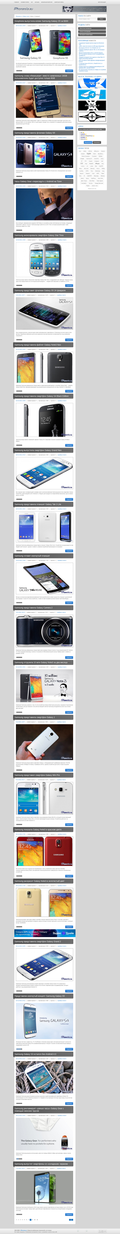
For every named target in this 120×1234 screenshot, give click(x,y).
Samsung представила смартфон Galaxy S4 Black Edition (42, 396)
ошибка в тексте (62, 25)
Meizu (80, 168)
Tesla (93, 173)
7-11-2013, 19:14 (20, 1168)
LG (87, 166)
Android (82, 153)
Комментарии (25, 2)
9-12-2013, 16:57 (20, 722)
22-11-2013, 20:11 (20, 1000)
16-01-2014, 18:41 (20, 509)
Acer (80, 151)
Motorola (92, 168)
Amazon (103, 151)
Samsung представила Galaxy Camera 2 (33, 608)
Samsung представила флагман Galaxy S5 (35, 133)
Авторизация (102, 2)
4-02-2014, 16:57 (20, 295)
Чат (32, 2)
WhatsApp (96, 175)
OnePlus (81, 171)
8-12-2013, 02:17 (20, 779)
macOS (101, 166)
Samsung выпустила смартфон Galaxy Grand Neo (38, 450)
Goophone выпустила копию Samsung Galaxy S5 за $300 (41, 21)
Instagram (96, 161)
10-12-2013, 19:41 (20, 667)
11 (37, 1219)
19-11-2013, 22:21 (20, 1058)
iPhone (97, 163)
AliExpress (96, 151)
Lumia (91, 166)
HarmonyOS (89, 158)
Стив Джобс (84, 183)
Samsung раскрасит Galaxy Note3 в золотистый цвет (39, 881)
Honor (102, 158)
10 (34, 1219)
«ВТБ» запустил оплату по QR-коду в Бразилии (91, 46)
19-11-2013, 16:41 (20, 1115)
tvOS (98, 173)
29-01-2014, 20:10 (20, 454)
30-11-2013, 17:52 (20, 834)
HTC (86, 161)
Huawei (90, 161)
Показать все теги (92, 188)
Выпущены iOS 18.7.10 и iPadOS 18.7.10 (89, 47)
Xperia (87, 178)
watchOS (89, 176)
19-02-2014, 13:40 (20, 186)
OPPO (87, 171)
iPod (103, 163)
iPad (86, 163)
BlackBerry (100, 153)
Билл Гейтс (100, 178)
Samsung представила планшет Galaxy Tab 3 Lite (38, 504)
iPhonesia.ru (23, 9)
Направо (72, 1220)
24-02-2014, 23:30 (20, 137)
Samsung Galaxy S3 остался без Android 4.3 (35, 1054)
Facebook (94, 156)
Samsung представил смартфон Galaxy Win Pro (37, 775)
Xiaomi (82, 178)
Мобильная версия (46, 2)
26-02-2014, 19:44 (20, 25)
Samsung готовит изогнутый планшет (32, 556)
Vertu (80, 175)
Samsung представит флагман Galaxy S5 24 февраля (40, 290)
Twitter (102, 173)
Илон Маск (91, 180)
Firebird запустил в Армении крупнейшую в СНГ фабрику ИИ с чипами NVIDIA (91, 67)
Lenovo (82, 166)
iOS (81, 163)
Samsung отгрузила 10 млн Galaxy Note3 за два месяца (41, 662)
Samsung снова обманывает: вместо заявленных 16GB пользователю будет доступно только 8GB (41, 77)
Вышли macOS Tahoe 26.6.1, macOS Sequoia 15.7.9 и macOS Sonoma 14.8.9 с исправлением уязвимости (91, 54)
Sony (103, 171)
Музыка (37, 2)
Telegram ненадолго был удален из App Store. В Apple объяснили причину (91, 58)
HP (81, 161)
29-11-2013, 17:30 (20, 885)
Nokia (103, 168)
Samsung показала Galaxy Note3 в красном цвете (38, 829)
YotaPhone (93, 178)
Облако (81, 148)
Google (82, 158)
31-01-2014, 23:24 (20, 349)
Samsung (97, 171)
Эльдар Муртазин (99, 183)
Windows (103, 175)
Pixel (92, 171)
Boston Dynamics (86, 156)
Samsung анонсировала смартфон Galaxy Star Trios (39, 235)
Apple (89, 154)
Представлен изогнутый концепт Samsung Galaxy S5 (40, 996)
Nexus (98, 168)
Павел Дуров (100, 180)
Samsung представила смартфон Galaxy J (35, 717)
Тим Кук (91, 183)
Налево (70, 1220)
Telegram (88, 173)
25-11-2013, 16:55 (20, 946)
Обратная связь (59, 2)
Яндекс (88, 185)
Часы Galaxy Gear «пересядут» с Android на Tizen (38, 181)
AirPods (90, 151)
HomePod (96, 158)
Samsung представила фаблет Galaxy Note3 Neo (38, 345)
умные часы (95, 185)
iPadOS (91, 163)
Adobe (84, 151)
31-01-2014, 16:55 (20, 400)
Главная (16, 2)
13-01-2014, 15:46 (20, 560)
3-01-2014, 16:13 (20, 612)
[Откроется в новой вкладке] (92, 88)
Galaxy (100, 156)
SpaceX (81, 173)
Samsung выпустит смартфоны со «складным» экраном (41, 1164)
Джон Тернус (84, 180)
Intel (102, 161)
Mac (96, 166)
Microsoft (86, 168)
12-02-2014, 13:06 (20, 239)
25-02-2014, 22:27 (20, 82)
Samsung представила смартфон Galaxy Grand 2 (38, 941)
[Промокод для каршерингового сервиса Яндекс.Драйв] (44, 929)
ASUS (94, 153)
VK (84, 175)
